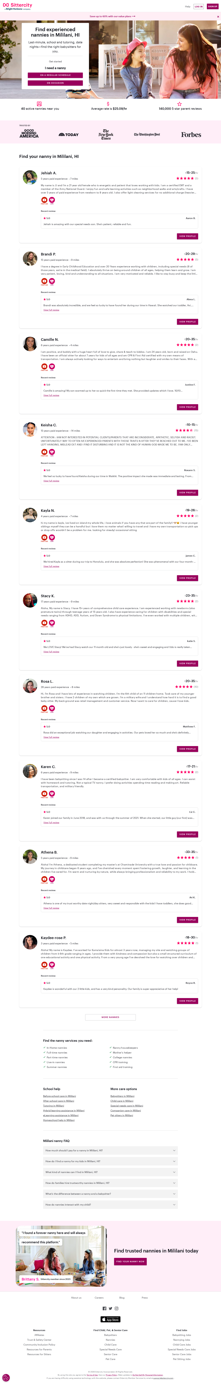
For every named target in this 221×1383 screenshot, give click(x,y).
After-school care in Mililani (58, 1100)
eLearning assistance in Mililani (60, 1115)
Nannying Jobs (181, 1339)
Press (145, 1297)
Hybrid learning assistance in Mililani (63, 1110)
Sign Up (212, 6)
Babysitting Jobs (181, 1334)
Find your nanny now (130, 1261)
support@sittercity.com (163, 1378)
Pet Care (110, 1359)
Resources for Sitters (39, 1354)
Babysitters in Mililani (122, 1096)
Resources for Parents (39, 1349)
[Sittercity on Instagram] (116, 1308)
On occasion (55, 83)
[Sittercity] (21, 6)
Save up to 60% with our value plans (110, 16)
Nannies (110, 1339)
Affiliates (39, 1334)
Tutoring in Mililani (53, 1105)
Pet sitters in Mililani (121, 1115)
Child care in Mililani (121, 1100)
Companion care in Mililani (125, 1110)
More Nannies (110, 1017)
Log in (199, 6)
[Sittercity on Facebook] (104, 1308)
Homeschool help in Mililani (59, 1120)
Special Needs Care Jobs (182, 1349)
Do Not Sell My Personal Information (148, 1375)
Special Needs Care (111, 1349)
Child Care (110, 1344)
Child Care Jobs (182, 1344)
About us (76, 1297)
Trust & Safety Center (39, 1339)
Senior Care (110, 1354)
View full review (51, 310)
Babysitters (110, 1334)
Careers (99, 1297)
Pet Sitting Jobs (182, 1359)
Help (187, 6)
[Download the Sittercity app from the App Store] (110, 1319)
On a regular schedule (55, 75)
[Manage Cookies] (6, 1377)
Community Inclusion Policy (39, 1344)
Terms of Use (92, 1375)
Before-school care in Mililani (59, 1096)
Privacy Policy (111, 1375)
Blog (121, 1297)
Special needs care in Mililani (126, 1105)
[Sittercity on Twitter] (110, 1308)
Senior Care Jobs (181, 1354)
